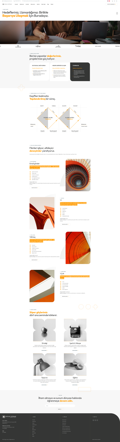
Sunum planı (64, 424)
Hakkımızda (34, 421)
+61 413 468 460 (4, 428)
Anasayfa (33, 419)
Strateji (33, 423)
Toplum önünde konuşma (66, 426)
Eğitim (33, 428)
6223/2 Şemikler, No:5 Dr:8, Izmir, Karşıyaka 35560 (31, 0)
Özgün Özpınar (6, 439)
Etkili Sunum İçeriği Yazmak (66, 428)
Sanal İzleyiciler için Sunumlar (66, 431)
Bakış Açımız (34, 429)
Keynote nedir (64, 419)
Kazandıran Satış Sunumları (66, 429)
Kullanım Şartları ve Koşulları (96, 439)
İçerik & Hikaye (34, 424)
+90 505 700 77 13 (17, 0)
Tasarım (33, 426)
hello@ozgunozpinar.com (7, 0)
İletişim (33, 436)
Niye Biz (33, 431)
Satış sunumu (64, 423)
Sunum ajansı (64, 421)
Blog (33, 434)
